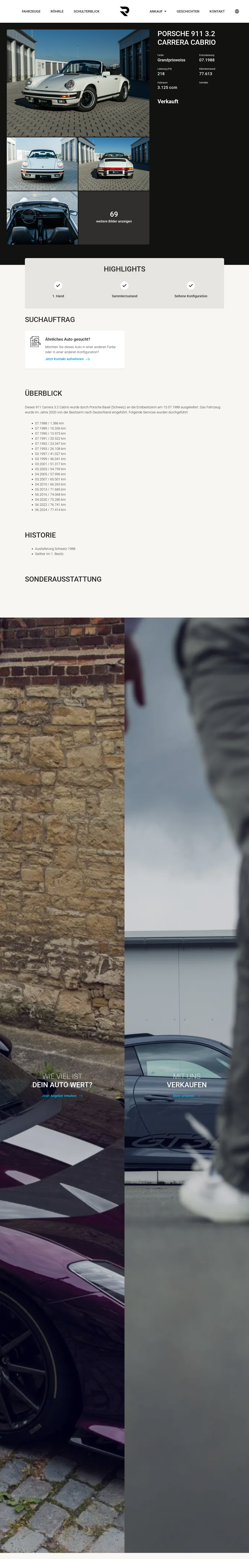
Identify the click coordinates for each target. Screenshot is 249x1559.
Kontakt (217, 11)
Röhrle (57, 11)
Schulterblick (87, 11)
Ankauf (156, 11)
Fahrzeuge (31, 11)
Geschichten (188, 11)
